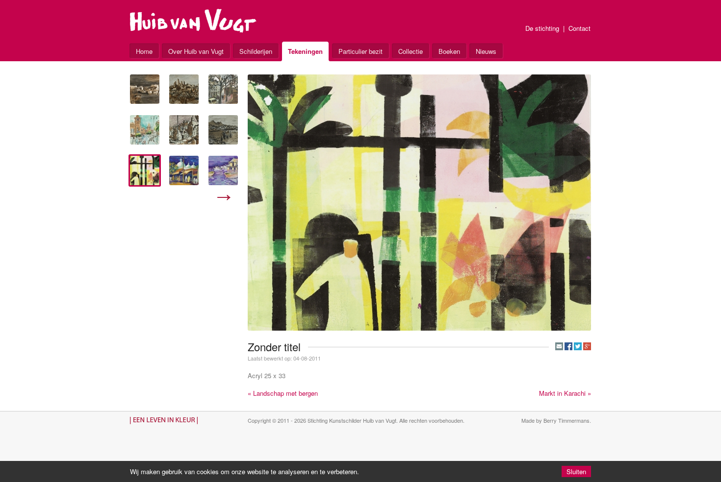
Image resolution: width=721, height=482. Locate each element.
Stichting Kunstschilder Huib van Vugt (352, 420)
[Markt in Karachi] (184, 170)
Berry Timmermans (566, 420)
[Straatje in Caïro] (144, 130)
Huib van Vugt (193, 21)
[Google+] (587, 346)
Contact (579, 28)
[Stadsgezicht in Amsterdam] (223, 89)
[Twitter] (578, 346)
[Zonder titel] (144, 170)
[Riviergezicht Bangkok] (223, 170)
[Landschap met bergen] (223, 130)
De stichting (542, 28)
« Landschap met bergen (283, 393)
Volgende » (224, 197)
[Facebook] (568, 346)
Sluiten (576, 471)
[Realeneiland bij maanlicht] (144, 89)
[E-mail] (559, 346)
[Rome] (184, 130)
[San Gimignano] (184, 89)
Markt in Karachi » (565, 393)
